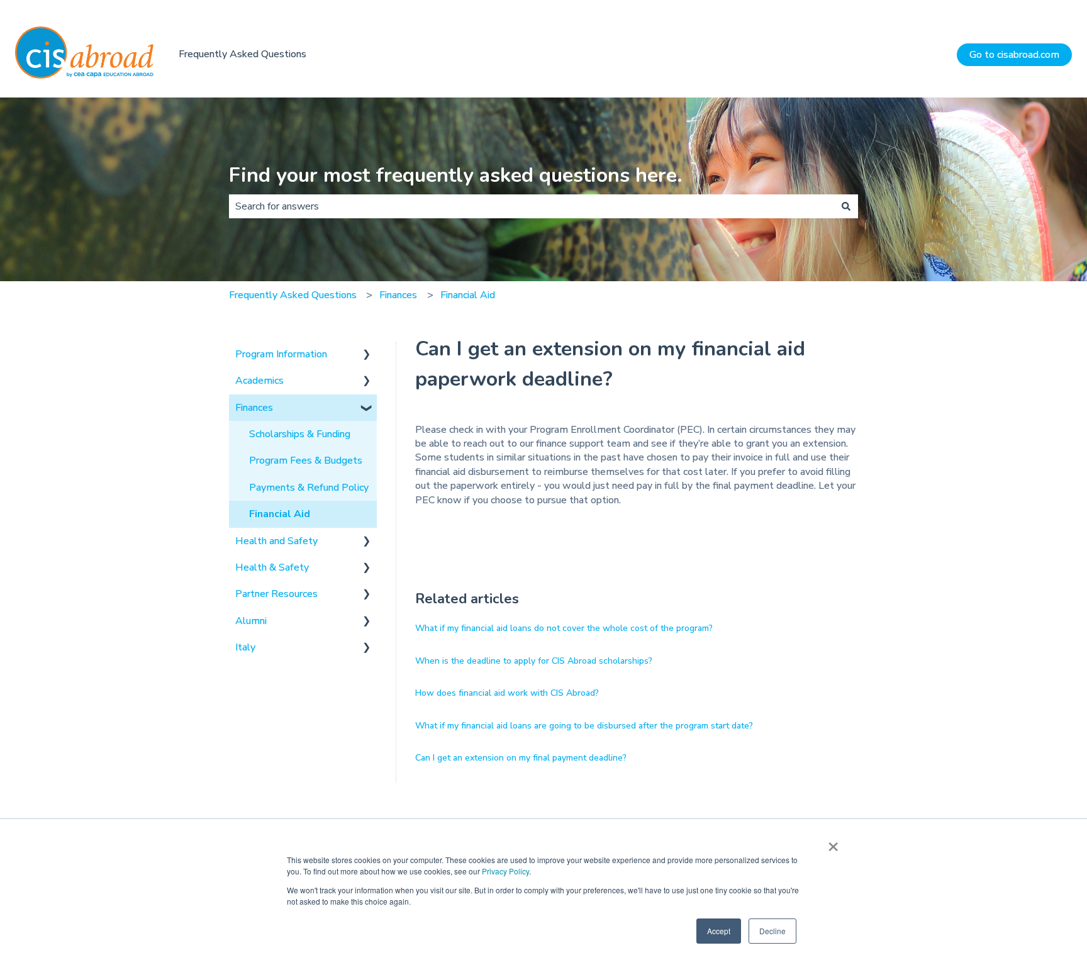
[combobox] (531, 206)
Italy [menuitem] (245, 647)
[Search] (846, 206)
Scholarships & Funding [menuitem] (299, 434)
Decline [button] (772, 930)
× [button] (833, 842)
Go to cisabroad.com (1014, 55)
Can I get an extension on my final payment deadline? (521, 758)
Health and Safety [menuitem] (276, 541)
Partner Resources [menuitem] (276, 594)
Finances (398, 295)
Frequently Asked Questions (242, 54)
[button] (367, 355)
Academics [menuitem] (259, 381)
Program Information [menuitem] (281, 354)
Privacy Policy (505, 871)
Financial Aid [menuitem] (279, 514)
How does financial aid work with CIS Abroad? (507, 693)
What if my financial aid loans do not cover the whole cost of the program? (564, 628)
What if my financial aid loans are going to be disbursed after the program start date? (584, 726)
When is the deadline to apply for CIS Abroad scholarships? (533, 661)
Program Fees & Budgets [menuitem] (305, 460)
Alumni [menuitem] (251, 621)
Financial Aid (467, 295)
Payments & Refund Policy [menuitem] (309, 487)
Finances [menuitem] (254, 408)
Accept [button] (718, 930)
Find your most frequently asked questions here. (456, 175)
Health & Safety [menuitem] (272, 567)
